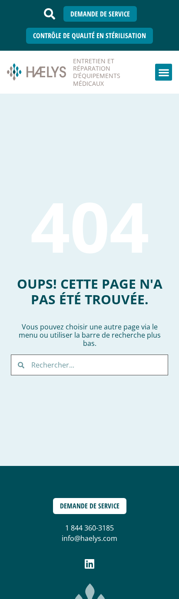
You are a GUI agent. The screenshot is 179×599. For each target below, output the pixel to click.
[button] (49, 13)
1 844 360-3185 (89, 528)
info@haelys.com (89, 538)
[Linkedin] (89, 563)
